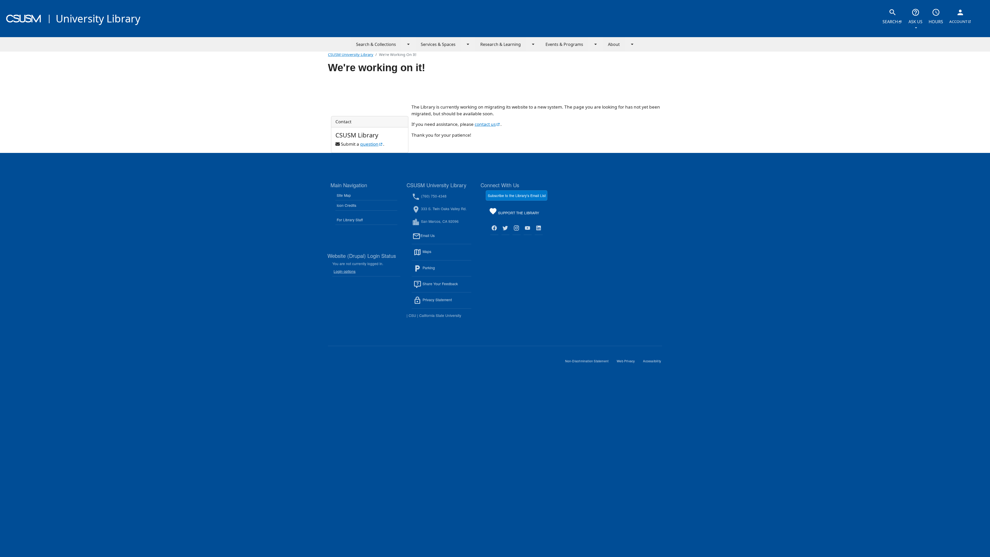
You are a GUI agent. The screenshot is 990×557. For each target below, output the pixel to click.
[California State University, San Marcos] (23, 18)
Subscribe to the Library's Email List (517, 195)
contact (487, 124)
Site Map (344, 195)
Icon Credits (346, 205)
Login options (345, 271)
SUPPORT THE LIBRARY (518, 213)
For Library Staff (350, 219)
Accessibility (654, 363)
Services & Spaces (438, 44)
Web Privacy (628, 363)
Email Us (445, 238)
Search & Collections (376, 44)
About (614, 44)
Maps (438, 254)
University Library (98, 18)
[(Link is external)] (494, 228)
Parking (440, 270)
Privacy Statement (446, 302)
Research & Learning (500, 44)
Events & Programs (564, 44)
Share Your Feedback (440, 283)
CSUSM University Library (350, 54)
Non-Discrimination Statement (589, 363)
